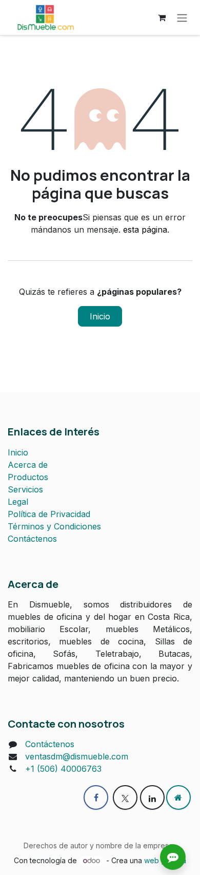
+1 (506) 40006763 (63, 769)
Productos (28, 477)
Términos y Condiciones (54, 526)
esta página (145, 229)
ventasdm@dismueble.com (76, 756)
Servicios (25, 489)
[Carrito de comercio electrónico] (161, 17)
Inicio (100, 316)
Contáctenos (32, 539)
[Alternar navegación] (182, 17)
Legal (18, 502)
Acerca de (28, 465)
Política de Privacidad (49, 514)
